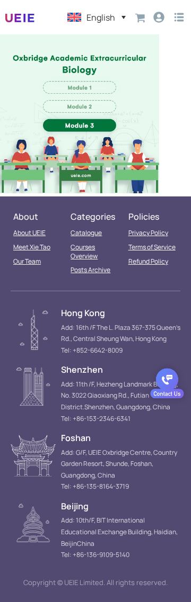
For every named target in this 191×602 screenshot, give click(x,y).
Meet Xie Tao (31, 246)
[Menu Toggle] (179, 17)
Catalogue (86, 232)
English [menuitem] (100, 17)
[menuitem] (96, 17)
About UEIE (29, 232)
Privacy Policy (148, 232)
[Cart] (140, 17)
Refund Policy (148, 261)
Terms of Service (152, 246)
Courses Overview (84, 251)
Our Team (27, 261)
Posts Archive (90, 269)
